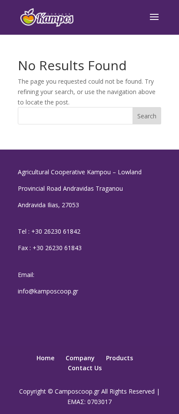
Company (80, 358)
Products (119, 358)
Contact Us (85, 368)
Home (45, 358)
